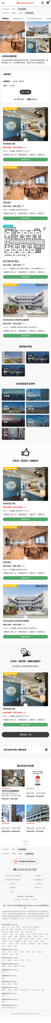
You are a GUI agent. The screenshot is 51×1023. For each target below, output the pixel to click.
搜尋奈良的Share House (9, 993)
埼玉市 (4, 952)
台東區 (34, 934)
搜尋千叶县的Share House (10, 958)
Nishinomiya (35, 990)
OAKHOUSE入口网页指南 (13, 876)
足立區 (33, 939)
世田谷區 (22, 936)
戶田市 (16, 952)
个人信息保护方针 (38, 880)
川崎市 (10, 966)
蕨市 (11, 954)
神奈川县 (32, 394)
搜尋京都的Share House (9, 975)
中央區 (11, 934)
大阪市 (4, 984)
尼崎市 (6, 357)
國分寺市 (23, 943)
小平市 (4, 946)
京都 (6, 420)
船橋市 (10, 960)
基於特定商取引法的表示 (13, 880)
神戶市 (31, 357)
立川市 (11, 941)
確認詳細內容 (25, 159)
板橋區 (21, 939)
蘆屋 (6, 370)
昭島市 (37, 941)
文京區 (28, 934)
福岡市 (4, 1002)
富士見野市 (5, 954)
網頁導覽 (13, 887)
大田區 (16, 936)
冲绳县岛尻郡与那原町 (8, 1008)
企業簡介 (38, 876)
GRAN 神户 (7, 202)
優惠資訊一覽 (25, 734)
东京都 (6, 394)
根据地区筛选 (18, 18)
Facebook (17, 899)
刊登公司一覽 (38, 887)
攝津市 (10, 984)
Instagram (26, 899)
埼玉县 (31, 407)
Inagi (15, 946)
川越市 (40, 952)
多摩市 (39, 943)
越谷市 (34, 952)
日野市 (17, 943)
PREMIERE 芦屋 (9, 144)
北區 (9, 939)
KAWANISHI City (25, 990)
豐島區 (4, 939)
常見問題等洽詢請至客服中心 (27, 861)
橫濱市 (4, 966)
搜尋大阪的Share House (9, 981)
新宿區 (22, 934)
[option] (25, 124)
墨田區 (40, 934)
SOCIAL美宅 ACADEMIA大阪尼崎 (16, 320)
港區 (16, 934)
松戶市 (22, 960)
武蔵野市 (17, 941)
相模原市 (16, 966)
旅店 (12, 891)
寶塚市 (4, 990)
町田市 (4, 943)
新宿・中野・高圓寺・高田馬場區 (11, 929)
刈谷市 (4, 972)
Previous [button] (5, 124)
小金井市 (10, 943)
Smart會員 (38, 883)
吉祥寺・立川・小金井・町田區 (11, 927)
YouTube (34, 899)
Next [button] (45, 124)
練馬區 (27, 939)
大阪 (6, 433)
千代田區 (4, 934)
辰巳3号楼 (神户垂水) (11, 261)
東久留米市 (32, 943)
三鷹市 (24, 941)
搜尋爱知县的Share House (10, 970)
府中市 (30, 941)
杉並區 (41, 936)
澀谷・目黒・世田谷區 (30, 929)
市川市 (4, 960)
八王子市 (4, 941)
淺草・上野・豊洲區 (27, 932)
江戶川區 (45, 939)
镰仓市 (23, 966)
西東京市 (46, 943)
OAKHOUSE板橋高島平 (10, 791)
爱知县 (31, 420)
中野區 (35, 936)
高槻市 (16, 984)
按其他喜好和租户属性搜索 (15, 749)
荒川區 (14, 939)
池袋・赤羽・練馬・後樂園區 (30, 927)
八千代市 (28, 960)
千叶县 (6, 407)
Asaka (17, 954)
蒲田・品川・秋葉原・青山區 (10, 932)
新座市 (22, 952)
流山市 (16, 960)
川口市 (10, 952)
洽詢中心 (13, 883)
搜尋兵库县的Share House (10, 987)
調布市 (43, 941)
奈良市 (4, 996)
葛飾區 (39, 939)
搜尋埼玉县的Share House (10, 949)
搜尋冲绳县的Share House (10, 1005)
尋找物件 (5, 18)
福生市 (10, 946)
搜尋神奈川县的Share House (10, 964)
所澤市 (28, 952)
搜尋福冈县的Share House (10, 999)
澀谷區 (29, 936)
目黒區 (10, 936)
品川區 (4, 936)
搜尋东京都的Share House (10, 924)
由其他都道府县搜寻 (34, 18)
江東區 (46, 934)
